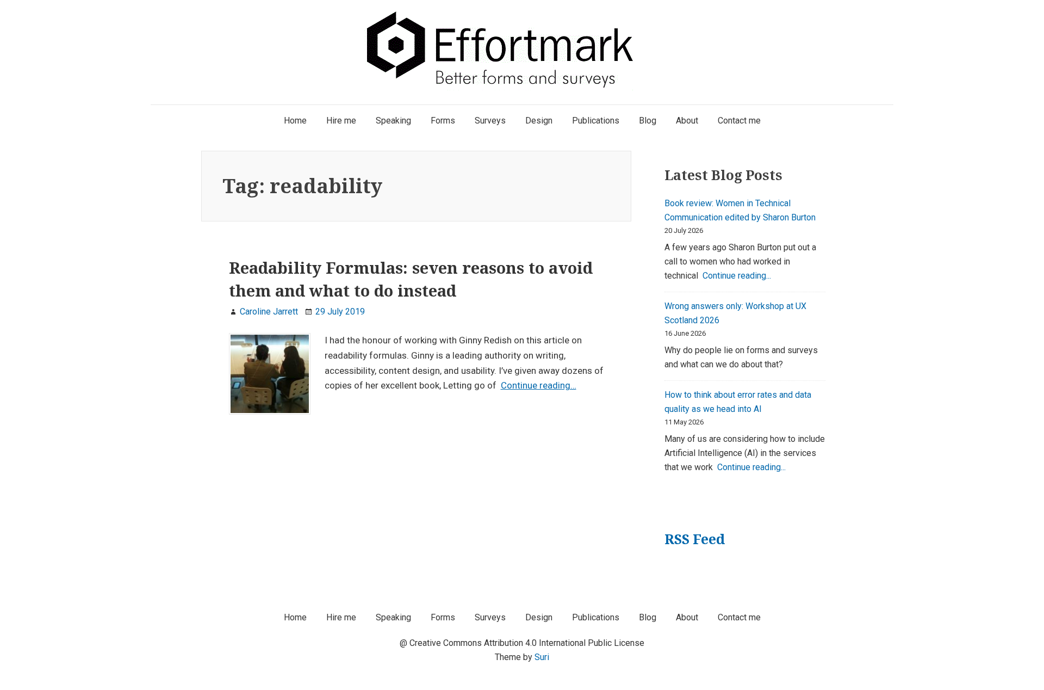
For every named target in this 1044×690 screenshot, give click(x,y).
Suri (542, 657)
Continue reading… (538, 385)
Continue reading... (737, 275)
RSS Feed (694, 539)
